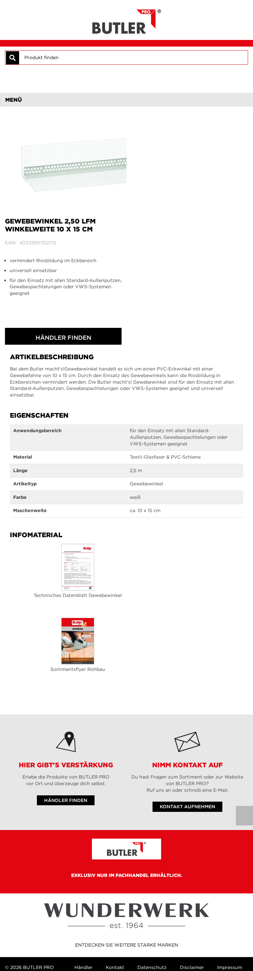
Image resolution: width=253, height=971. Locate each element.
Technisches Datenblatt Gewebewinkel (78, 595)
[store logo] (126, 20)
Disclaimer (192, 967)
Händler (83, 967)
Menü (13, 99)
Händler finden (63, 337)
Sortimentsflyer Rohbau (77, 669)
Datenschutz (152, 967)
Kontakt (115, 967)
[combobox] (133, 57)
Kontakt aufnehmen (187, 807)
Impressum (229, 967)
